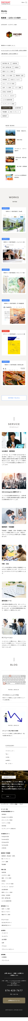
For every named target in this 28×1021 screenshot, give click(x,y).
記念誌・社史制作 (7, 91)
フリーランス (5, 960)
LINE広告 (4, 848)
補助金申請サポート (6, 925)
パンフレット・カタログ (8, 95)
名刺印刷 (15, 63)
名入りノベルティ (6, 911)
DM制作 (17, 67)
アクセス (4, 946)
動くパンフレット (14, 111)
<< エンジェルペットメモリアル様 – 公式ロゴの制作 (14, 50)
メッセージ (5, 933)
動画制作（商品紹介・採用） (9, 856)
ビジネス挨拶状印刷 (7, 99)
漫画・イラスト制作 (7, 75)
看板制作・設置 (19, 75)
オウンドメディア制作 (7, 820)
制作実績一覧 (6, 63)
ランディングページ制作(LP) (9, 828)
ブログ (21, 804)
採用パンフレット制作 (8, 71)
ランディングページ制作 (8, 103)
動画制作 (5, 115)
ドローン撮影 (18, 87)
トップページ (4, 804)
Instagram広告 (5, 836)
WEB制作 (5, 79)
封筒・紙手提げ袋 (7, 67)
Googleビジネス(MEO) (7, 817)
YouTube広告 (5, 845)
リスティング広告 (6, 822)
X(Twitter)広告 (5, 842)
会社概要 (4, 939)
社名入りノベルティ (15, 79)
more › (8, 796)
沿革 (3, 942)
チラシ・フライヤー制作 (8, 83)
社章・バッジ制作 (7, 87)
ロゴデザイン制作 (7, 107)
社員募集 (4, 957)
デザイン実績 (13, 804)
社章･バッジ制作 (6, 908)
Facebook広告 (5, 839)
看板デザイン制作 (6, 914)
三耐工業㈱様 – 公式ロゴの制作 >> (9, 53)
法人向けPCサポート (7, 922)
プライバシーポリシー (8, 949)
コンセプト (5, 936)
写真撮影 (5, 111)
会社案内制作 (18, 107)
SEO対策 (4, 825)
